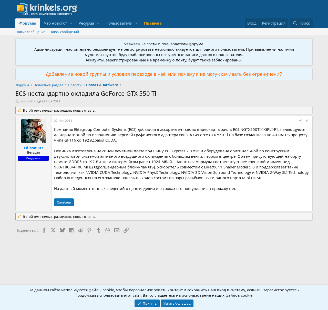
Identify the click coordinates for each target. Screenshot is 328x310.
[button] (71, 23)
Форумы (27, 23)
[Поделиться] (301, 121)
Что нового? (55, 23)
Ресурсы (86, 23)
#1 (308, 121)
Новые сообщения (30, 31)
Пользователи (119, 23)
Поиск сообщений (64, 31)
